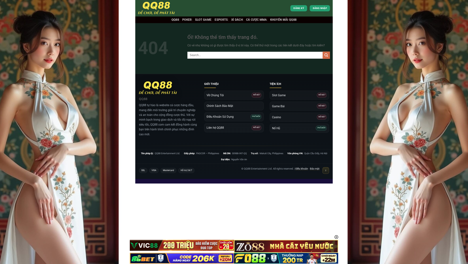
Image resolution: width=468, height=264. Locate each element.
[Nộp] (326, 55)
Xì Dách (237, 19)
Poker (187, 19)
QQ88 (175, 19)
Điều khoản (301, 168)
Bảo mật (315, 168)
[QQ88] (156, 8)
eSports (221, 19)
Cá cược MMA (256, 19)
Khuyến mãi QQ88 (283, 19)
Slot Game (203, 19)
